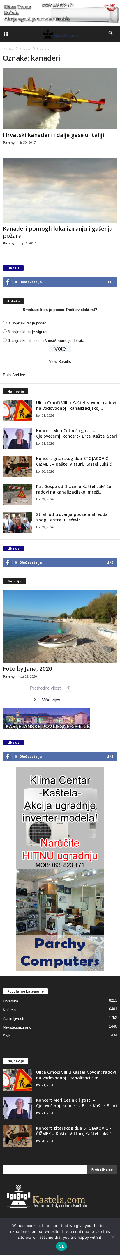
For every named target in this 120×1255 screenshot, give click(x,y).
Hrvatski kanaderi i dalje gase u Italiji (53, 135)
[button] (111, 34)
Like (109, 282)
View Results (60, 361)
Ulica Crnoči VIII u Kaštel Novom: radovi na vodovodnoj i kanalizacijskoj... (76, 405)
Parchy (9, 142)
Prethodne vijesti (47, 688)
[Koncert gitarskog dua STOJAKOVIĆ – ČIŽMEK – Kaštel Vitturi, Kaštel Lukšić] (17, 466)
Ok (61, 1246)
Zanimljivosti (13, 1018)
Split (6, 1036)
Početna (8, 49)
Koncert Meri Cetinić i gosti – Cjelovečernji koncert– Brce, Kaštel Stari (76, 433)
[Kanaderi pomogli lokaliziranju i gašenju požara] (60, 190)
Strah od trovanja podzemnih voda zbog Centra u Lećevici (72, 517)
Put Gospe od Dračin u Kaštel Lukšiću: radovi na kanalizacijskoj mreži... (74, 489)
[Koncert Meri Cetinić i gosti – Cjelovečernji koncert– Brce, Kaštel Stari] (17, 439)
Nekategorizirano (17, 1027)
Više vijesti (50, 699)
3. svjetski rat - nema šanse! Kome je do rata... (48, 340)
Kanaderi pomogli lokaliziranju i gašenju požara (58, 232)
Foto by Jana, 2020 (27, 668)
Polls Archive (14, 375)
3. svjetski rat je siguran (28, 332)
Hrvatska (10, 1001)
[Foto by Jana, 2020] (60, 626)
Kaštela (9, 1010)
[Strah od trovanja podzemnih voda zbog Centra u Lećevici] (17, 522)
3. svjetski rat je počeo (27, 323)
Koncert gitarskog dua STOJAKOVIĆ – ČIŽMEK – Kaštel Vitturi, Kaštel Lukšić (74, 461)
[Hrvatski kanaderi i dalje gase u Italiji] (60, 98)
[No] (113, 1237)
